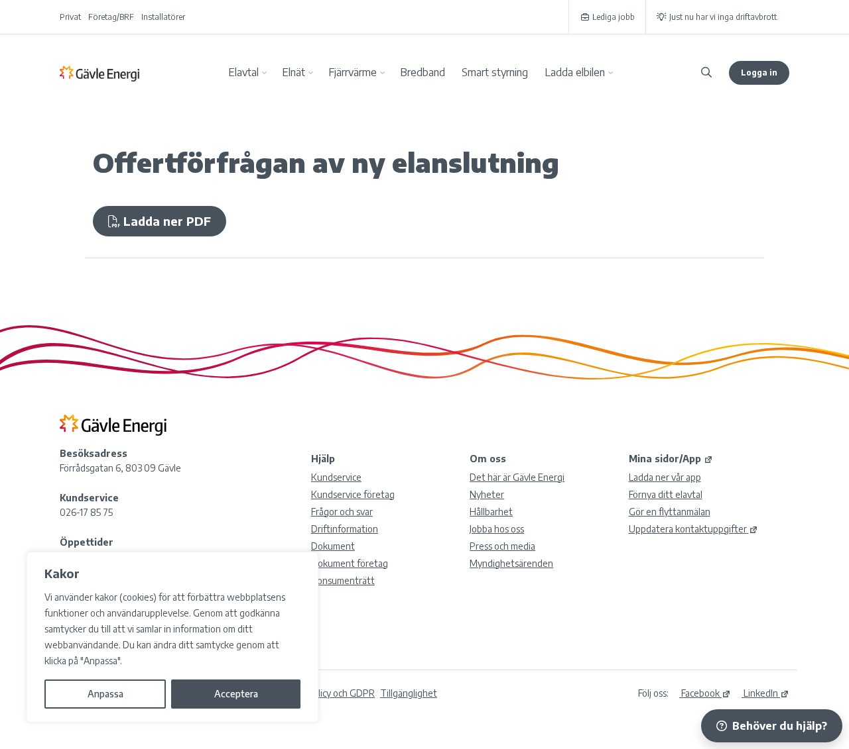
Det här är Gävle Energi (517, 477)
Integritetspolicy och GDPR (319, 693)
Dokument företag (349, 563)
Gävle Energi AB (99, 72)
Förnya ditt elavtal (665, 494)
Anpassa (105, 693)
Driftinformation (344, 528)
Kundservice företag (353, 494)
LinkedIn (760, 693)
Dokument (333, 546)
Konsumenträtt (343, 580)
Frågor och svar (342, 511)
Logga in (759, 72)
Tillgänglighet (408, 693)
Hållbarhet (491, 511)
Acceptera (236, 693)
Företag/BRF (111, 17)
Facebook (699, 693)
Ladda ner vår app (665, 477)
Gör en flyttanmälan (669, 511)
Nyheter (487, 494)
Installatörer (163, 17)
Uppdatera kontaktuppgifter (688, 528)
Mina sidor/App (665, 458)
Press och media (502, 546)
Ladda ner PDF (165, 220)
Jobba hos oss (497, 528)
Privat (70, 17)
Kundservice (336, 477)
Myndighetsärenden (511, 563)
